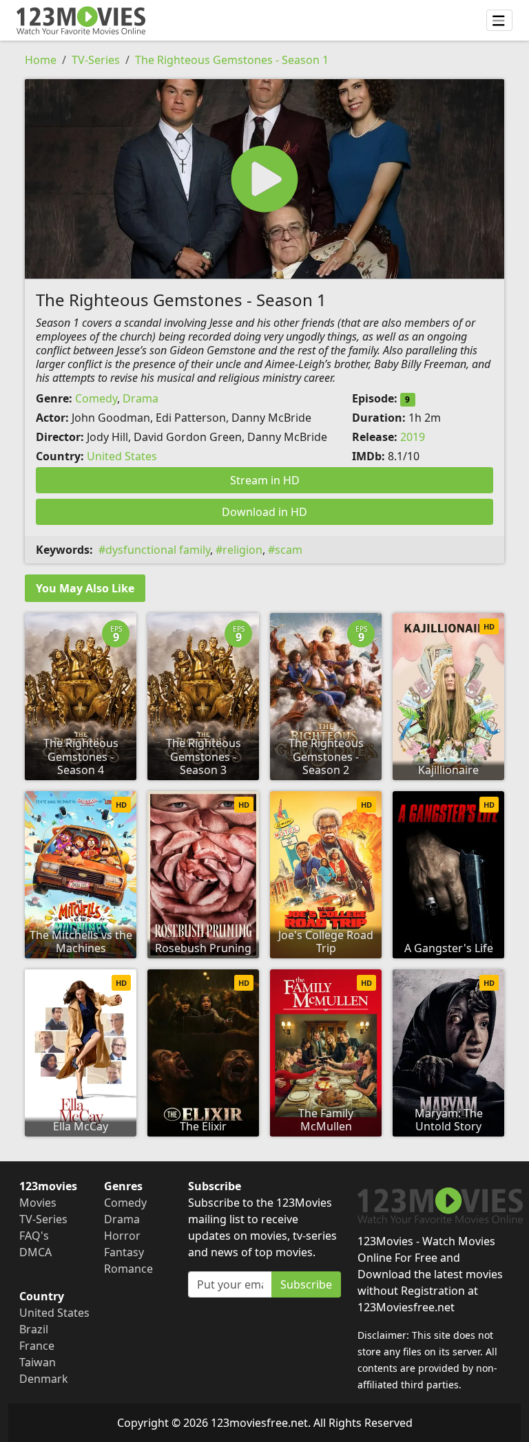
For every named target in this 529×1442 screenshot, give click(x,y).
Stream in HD (265, 480)
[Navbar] (499, 21)
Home (40, 59)
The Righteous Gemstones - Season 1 (232, 59)
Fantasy (124, 1252)
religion (242, 549)
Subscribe (306, 1284)
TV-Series (96, 59)
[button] (264, 179)
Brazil (33, 1329)
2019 (412, 436)
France (36, 1345)
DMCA (35, 1252)
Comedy (96, 398)
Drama (140, 398)
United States (122, 456)
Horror (122, 1235)
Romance (128, 1268)
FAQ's (34, 1235)
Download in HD (264, 511)
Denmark (43, 1378)
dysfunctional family (157, 549)
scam (288, 549)
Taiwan (37, 1362)
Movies (37, 1202)
